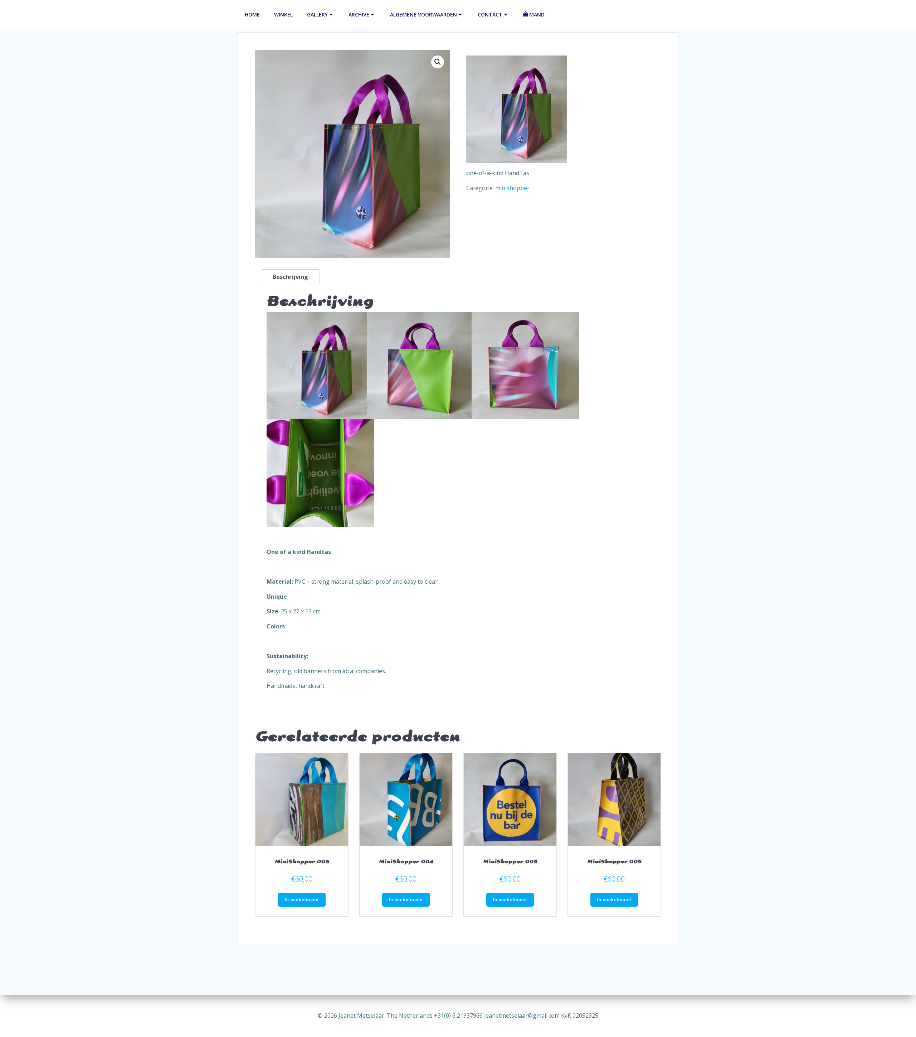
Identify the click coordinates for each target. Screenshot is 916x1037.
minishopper (512, 188)
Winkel (283, 14)
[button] (437, 62)
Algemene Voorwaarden (423, 14)
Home (252, 14)
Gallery (317, 14)
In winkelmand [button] (302, 900)
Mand (537, 14)
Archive (359, 14)
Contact (490, 14)
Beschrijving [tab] (290, 277)
